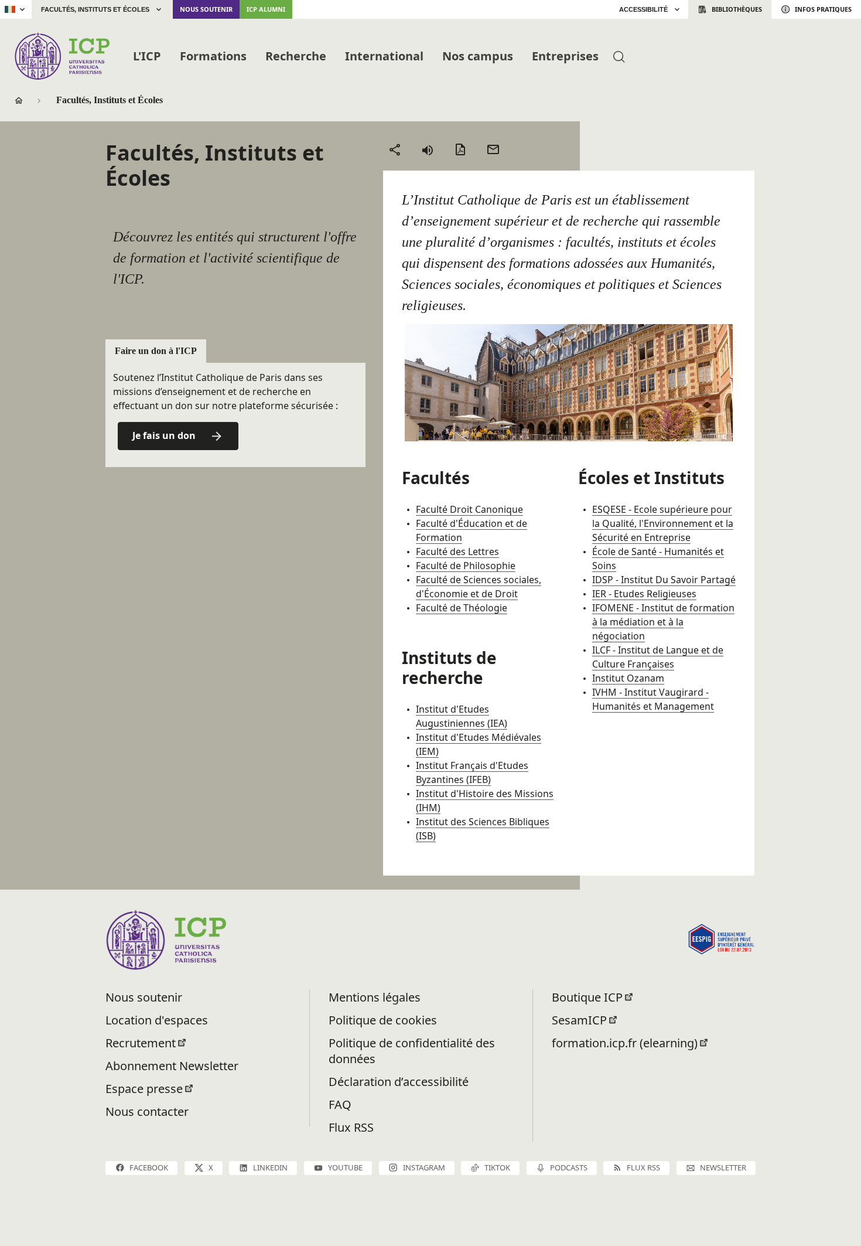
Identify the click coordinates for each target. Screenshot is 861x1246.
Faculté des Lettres (457, 551)
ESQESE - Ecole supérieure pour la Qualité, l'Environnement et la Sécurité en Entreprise (662, 523)
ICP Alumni (266, 9)
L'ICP (147, 56)
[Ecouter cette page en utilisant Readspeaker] (427, 149)
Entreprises (565, 56)
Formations (213, 56)
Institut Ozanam (628, 678)
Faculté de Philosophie (465, 565)
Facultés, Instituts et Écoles (95, 9)
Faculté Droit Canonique (469, 509)
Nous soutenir (206, 9)
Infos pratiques (823, 9)
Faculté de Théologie (461, 607)
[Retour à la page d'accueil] (62, 56)
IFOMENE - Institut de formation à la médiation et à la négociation (663, 621)
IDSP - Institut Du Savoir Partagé (664, 579)
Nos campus (477, 56)
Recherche (295, 56)
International (384, 56)
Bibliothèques (737, 9)
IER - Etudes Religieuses (644, 593)
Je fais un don (164, 435)
